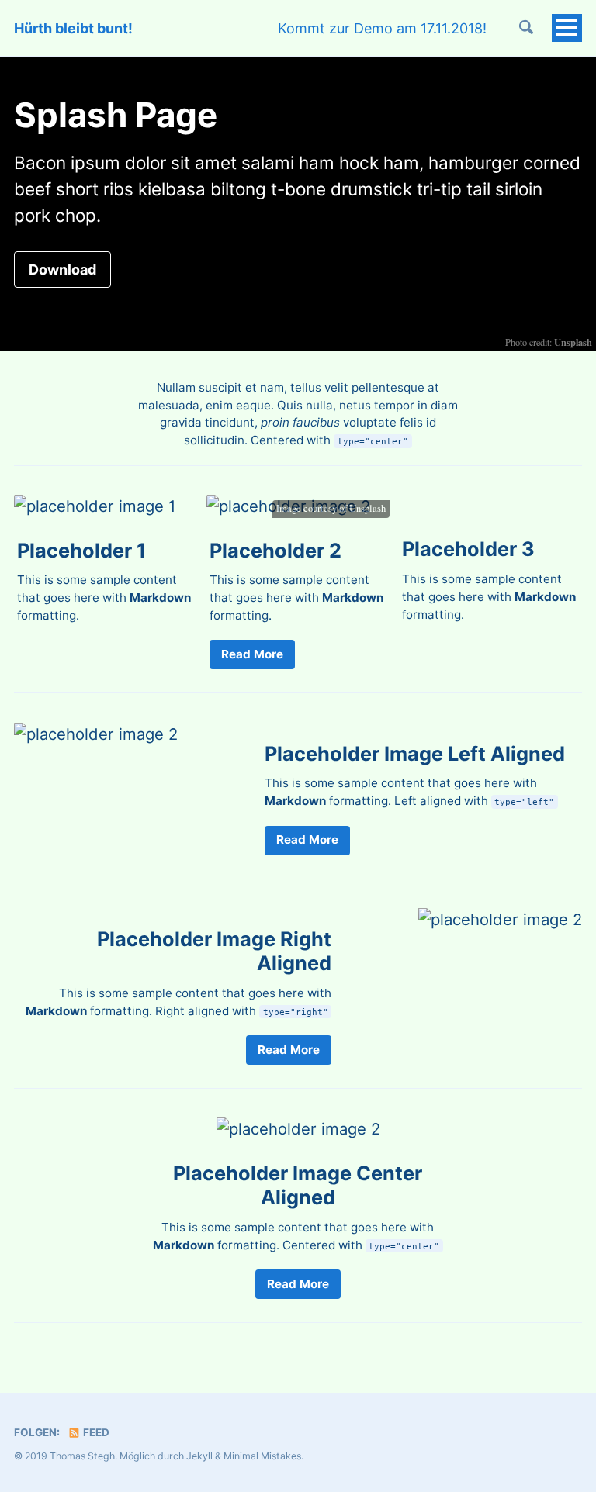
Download (62, 269)
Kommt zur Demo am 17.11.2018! (382, 28)
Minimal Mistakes (262, 1456)
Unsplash (367, 508)
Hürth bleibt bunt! (73, 28)
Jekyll (199, 1456)
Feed (95, 1432)
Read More (252, 654)
